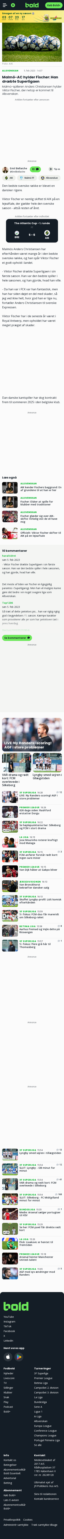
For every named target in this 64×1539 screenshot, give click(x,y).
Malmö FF (29, 177)
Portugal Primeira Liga (47, 1440)
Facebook (9, 1331)
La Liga (38, 1397)
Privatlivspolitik (12, 1519)
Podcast (8, 1406)
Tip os (57, 169)
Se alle (38, 1445)
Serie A (38, 1406)
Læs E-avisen (11, 1500)
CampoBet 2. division (46, 1387)
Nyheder (8, 1373)
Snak (6, 1397)
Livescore (9, 1378)
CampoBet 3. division (46, 1392)
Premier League (43, 1378)
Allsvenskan (52, 177)
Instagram (9, 1321)
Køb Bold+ (53, 5)
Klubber (8, 1392)
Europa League (43, 1426)
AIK (11, 177)
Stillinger (8, 1387)
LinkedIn (8, 1340)
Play (6, 1402)
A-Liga (37, 1416)
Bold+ (7, 1411)
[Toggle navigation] (5, 5)
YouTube (9, 1316)
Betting (8, 1483)
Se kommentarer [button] (15, 638)
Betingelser (10, 1464)
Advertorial (10, 1478)
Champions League (45, 1435)
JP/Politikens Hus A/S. (46, 1486)
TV (5, 1383)
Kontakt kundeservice (46, 1498)
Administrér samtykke (16, 1524)
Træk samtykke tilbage (44, 1524)
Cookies (28, 1519)
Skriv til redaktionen (45, 1494)
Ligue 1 (38, 1411)
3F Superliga (41, 1373)
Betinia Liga (41, 1383)
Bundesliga (40, 1402)
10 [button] (33, 169)
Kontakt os (10, 1460)
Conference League (45, 1430)
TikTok (7, 1326)
